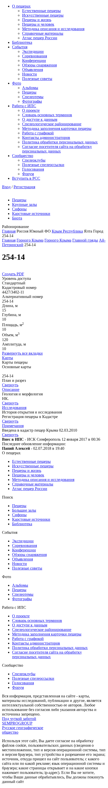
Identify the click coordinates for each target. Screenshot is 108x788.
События (19, 47)
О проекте (31, 110)
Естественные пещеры (41, 11)
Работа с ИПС (24, 106)
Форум (28, 174)
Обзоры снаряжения (39, 65)
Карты (7, 358)
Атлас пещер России (39, 38)
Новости (29, 74)
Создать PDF (13, 274)
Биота (17, 218)
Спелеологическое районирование (51, 124)
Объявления (32, 69)
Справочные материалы (42, 33)
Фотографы (32, 101)
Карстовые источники (31, 213)
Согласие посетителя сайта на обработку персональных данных (57, 148)
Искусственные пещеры (43, 15)
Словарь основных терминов (47, 115)
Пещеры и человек (38, 24)
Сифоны (19, 209)
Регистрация (24, 187)
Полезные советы (37, 79)
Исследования (14, 407)
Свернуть (10, 385)
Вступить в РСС (26, 178)
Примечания (13, 426)
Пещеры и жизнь (36, 20)
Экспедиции (33, 51)
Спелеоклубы (33, 160)
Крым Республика (67, 231)
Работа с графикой (38, 133)
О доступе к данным (39, 119)
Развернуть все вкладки (22, 353)
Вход (6, 187)
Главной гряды (85, 240)
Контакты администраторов (46, 137)
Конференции (34, 60)
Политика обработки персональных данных (60, 142)
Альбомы (30, 88)
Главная (9, 231)
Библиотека (22, 42)
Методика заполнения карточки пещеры (56, 128)
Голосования (33, 169)
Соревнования (34, 56)
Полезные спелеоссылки (43, 165)
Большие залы (24, 510)
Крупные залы (24, 204)
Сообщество (22, 156)
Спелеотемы (32, 97)
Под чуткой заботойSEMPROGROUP (19, 721)
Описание (10, 389)
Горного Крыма (30, 240)
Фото (16, 83)
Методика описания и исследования (53, 29)
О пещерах (21, 6)
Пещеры (29, 92)
